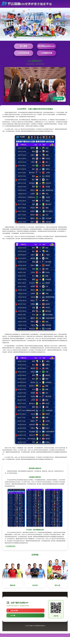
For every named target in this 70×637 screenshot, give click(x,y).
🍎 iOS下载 (12, 615)
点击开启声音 (58, 98)
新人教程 (23, 46)
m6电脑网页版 (46, 53)
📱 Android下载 (13, 610)
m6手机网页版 (23, 53)
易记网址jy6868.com (46, 46)
